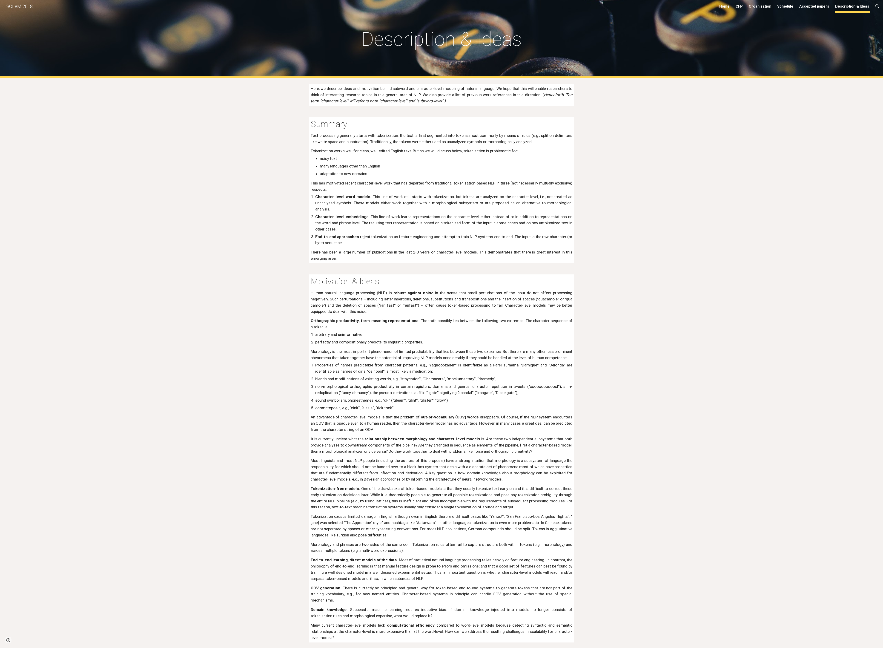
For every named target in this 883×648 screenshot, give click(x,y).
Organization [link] (760, 6)
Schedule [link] (785, 6)
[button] (877, 6)
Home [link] (724, 6)
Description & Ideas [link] (852, 6)
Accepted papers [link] (814, 6)
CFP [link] (739, 6)
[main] (441, 39)
